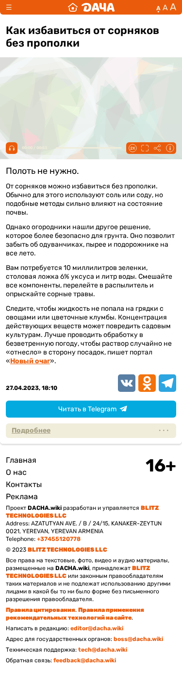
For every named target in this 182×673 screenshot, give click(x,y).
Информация (170, 148)
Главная (21, 460)
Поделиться (157, 148)
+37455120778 (59, 539)
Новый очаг (30, 361)
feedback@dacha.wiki (84, 660)
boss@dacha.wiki (138, 639)
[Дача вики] (91, 7)
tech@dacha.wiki (102, 649)
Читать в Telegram (87, 409)
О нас (16, 472)
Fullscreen (144, 148)
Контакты (24, 484)
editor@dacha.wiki (96, 628)
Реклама (22, 496)
